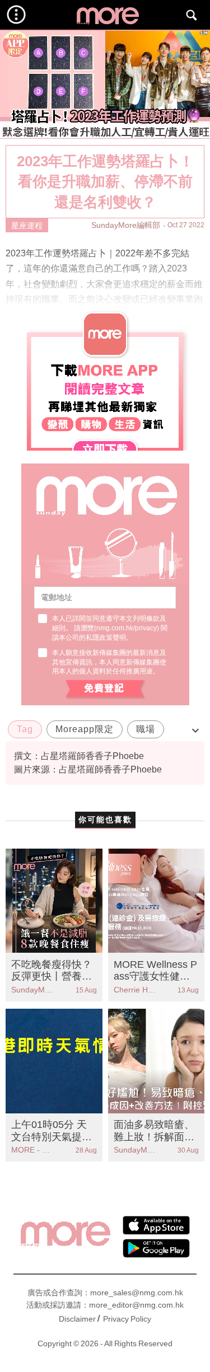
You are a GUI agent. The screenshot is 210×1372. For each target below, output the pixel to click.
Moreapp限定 (84, 729)
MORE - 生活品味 (32, 1149)
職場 (145, 729)
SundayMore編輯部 (125, 225)
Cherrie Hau (135, 989)
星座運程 (27, 226)
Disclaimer (77, 1318)
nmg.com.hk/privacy (126, 628)
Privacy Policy (127, 1318)
